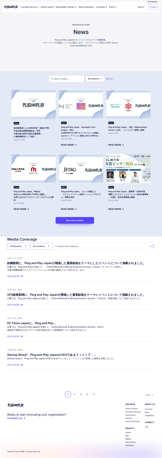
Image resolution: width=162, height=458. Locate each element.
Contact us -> (16, 418)
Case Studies (130, 442)
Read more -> (68, 145)
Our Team (148, 409)
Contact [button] (153, 7)
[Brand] (36, 405)
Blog (127, 436)
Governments (130, 415)
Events (128, 432)
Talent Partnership (132, 421)
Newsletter (129, 445)
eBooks (128, 439)
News (147, 412)
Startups (128, 418)
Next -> (149, 395)
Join (146, 427)
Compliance (149, 415)
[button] (152, 2)
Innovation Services (133, 412)
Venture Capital (131, 409)
